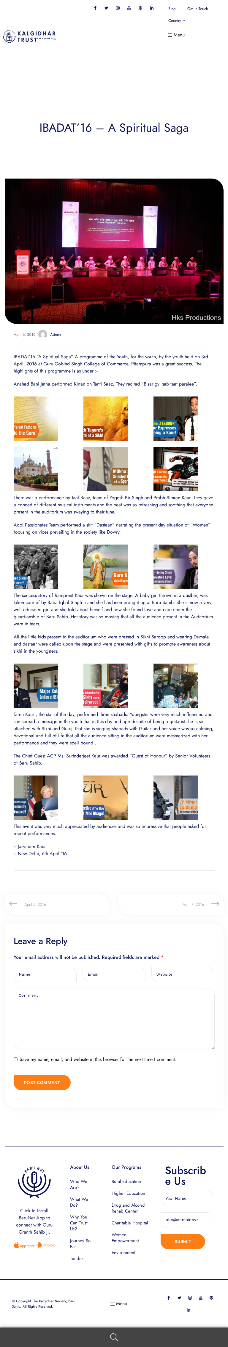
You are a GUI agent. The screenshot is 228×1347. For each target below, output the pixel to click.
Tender (76, 1258)
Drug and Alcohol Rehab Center (128, 1208)
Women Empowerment (125, 1238)
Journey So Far (80, 1243)
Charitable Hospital (130, 1223)
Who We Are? (78, 1184)
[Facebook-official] (95, 8)
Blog (171, 9)
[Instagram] (118, 8)
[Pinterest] (140, 8)
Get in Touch (197, 9)
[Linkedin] (151, 8)
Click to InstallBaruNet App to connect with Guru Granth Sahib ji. (34, 1221)
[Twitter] (106, 8)
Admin (55, 334)
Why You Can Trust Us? (79, 1223)
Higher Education (128, 1193)
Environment (123, 1252)
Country (174, 20)
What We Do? (79, 1202)
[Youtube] (129, 8)
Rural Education (126, 1181)
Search (114, 1337)
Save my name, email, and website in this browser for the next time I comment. (98, 1059)
